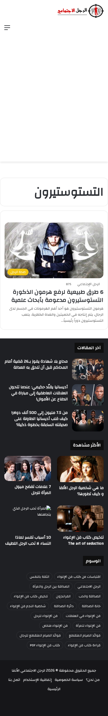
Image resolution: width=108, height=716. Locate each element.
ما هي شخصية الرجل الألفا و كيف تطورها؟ (81, 491)
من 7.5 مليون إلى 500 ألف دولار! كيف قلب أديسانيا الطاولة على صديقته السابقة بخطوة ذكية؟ (40, 419)
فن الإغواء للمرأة (88, 625)
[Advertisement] (54, 92)
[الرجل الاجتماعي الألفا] (81, 11)
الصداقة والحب (90, 596)
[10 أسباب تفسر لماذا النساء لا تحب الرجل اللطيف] (27, 518)
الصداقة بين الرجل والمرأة (51, 586)
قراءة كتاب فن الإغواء (84, 645)
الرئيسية (54, 688)
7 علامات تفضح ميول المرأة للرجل (33, 490)
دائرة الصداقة (64, 606)
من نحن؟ (93, 679)
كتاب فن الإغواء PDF (45, 645)
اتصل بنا (14, 679)
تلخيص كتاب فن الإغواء (31, 596)
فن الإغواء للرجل (46, 616)
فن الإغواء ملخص (55, 625)
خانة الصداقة (91, 606)
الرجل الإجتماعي (88, 284)
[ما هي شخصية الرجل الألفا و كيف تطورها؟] (80, 469)
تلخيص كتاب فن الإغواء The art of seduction (83, 540)
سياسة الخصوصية (69, 679)
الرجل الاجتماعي (89, 586)
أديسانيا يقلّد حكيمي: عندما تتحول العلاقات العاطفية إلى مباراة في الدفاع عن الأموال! (38, 393)
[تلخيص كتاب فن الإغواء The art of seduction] (80, 518)
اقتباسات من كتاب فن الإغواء (79, 576)
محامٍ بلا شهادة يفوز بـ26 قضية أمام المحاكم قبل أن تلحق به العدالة (36, 364)
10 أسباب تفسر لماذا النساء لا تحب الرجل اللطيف (28, 540)
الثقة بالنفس (39, 576)
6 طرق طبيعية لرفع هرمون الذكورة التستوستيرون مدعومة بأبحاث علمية (57, 296)
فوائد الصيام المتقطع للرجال (40, 635)
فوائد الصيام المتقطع (85, 635)
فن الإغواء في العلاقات (83, 616)
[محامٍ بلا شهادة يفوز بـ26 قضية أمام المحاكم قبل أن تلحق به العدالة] (88, 369)
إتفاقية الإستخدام (37, 679)
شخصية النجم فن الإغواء (28, 606)
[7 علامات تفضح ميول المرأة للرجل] (27, 468)
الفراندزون (63, 596)
